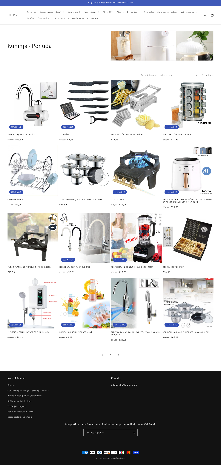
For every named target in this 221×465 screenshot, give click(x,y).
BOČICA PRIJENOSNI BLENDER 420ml (75, 332)
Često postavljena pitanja (20, 416)
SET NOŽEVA (65, 134)
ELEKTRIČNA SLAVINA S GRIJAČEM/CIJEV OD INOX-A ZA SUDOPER (135, 333)
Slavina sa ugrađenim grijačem (21, 134)
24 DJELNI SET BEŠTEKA (173, 267)
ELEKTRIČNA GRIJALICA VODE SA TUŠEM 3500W (28, 332)
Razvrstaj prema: (149, 75)
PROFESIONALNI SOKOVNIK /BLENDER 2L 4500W (132, 267)
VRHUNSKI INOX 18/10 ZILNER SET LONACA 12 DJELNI (186, 332)
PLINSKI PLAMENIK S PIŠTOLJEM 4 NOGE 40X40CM (29, 267)
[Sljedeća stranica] (118, 355)
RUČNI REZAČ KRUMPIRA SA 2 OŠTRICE (128, 134)
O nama (11, 385)
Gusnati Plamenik (119, 199)
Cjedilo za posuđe (15, 199)
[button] (120, 12)
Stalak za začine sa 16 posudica (177, 134)
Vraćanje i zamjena (17, 406)
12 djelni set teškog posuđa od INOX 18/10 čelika (80, 199)
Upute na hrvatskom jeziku (21, 411)
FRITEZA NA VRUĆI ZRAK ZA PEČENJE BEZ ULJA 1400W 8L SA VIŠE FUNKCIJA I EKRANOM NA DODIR (188, 200)
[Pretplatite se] (134, 432)
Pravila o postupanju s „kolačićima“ (25, 395)
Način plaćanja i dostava (19, 401)
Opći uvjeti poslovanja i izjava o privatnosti (28, 390)
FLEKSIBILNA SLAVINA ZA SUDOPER (75, 267)
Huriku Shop (106, 458)
